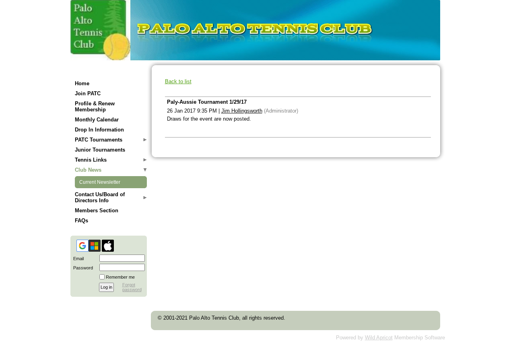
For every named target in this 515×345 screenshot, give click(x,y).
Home (82, 83)
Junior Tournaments (100, 150)
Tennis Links (91, 160)
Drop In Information (99, 130)
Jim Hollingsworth (241, 111)
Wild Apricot (379, 338)
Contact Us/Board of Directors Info (100, 197)
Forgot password (132, 287)
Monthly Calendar (97, 120)
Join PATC (88, 93)
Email (77, 258)
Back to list (178, 81)
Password (81, 267)
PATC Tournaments (98, 140)
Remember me (120, 277)
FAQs (81, 221)
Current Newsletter (99, 182)
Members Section (96, 210)
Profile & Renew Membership (95, 107)
